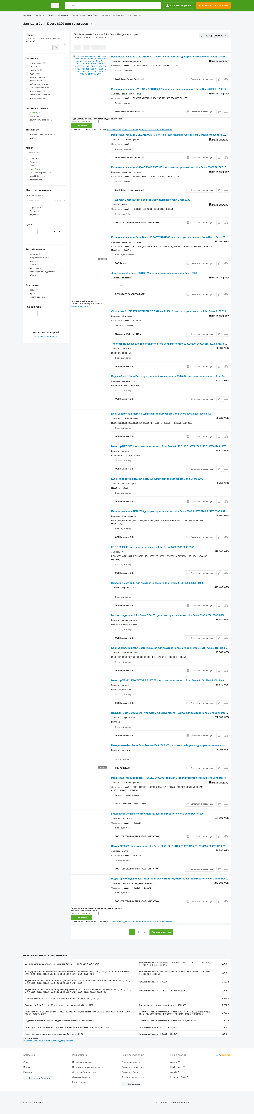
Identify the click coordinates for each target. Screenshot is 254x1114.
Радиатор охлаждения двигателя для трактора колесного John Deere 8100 (61, 1021)
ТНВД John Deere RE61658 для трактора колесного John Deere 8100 (150, 200)
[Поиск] (68, 5)
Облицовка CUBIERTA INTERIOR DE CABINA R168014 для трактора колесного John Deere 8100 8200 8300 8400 (175, 311)
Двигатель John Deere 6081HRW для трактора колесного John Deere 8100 (154, 273)
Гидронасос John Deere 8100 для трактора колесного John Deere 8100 (59, 1005)
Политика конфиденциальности (87, 1067)
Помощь (27, 1067)
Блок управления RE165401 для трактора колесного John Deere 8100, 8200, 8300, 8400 (161, 413)
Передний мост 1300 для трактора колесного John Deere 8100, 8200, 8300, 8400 (157, 583)
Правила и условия (81, 1062)
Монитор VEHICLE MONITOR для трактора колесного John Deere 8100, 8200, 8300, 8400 (68, 1027)
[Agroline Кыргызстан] (35, 5)
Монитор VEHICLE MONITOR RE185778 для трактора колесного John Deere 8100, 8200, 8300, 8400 (167, 680)
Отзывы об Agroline (81, 1077)
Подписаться (81, 125)
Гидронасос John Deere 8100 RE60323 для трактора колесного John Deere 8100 (157, 813)
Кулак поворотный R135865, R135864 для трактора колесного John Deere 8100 (157, 479)
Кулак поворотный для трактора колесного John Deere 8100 (54, 1034)
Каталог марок (79, 1082)
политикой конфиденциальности (122, 129)
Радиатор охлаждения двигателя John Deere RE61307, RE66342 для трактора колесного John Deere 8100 (172, 878)
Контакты (27, 1072)
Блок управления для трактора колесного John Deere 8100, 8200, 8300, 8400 (62, 964)
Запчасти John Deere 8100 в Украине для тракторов (48, 1040)
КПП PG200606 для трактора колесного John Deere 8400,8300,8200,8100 (152, 547)
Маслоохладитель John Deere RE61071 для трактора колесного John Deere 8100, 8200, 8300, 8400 (167, 615)
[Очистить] (65, 44)
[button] (219, 79)
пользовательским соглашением (156, 129)
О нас (26, 1062)
